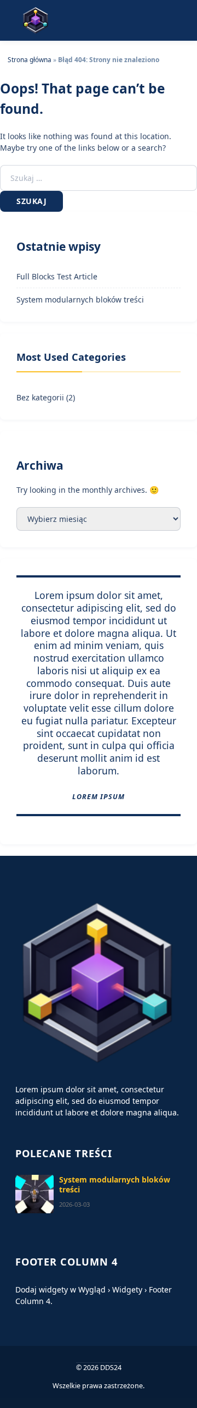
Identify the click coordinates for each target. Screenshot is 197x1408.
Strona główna (29, 59)
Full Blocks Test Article (56, 276)
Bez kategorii (40, 397)
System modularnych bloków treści (80, 299)
